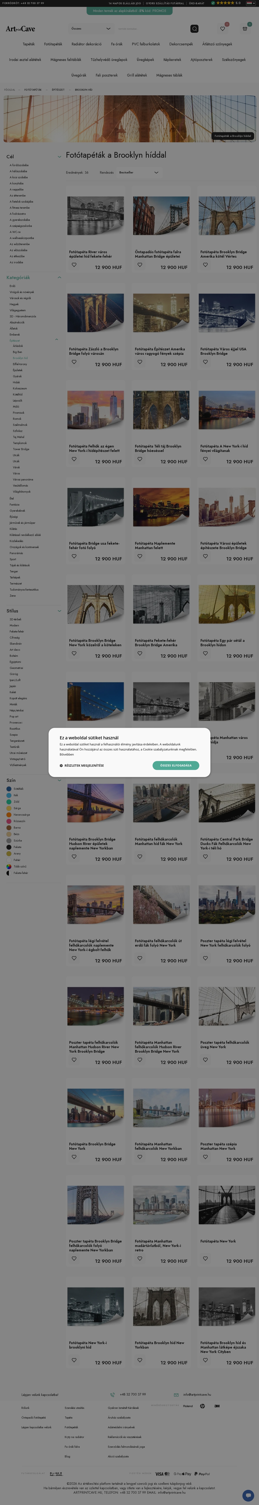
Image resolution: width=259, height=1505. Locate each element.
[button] (82, 765)
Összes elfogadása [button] (176, 765)
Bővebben (67, 754)
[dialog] (129, 752)
